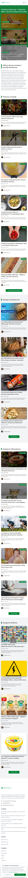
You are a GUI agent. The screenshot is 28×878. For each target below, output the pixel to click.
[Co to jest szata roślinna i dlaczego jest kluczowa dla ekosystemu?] (14, 36)
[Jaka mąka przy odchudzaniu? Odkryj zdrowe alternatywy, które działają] (14, 588)
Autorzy (3, 836)
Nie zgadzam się (8, 874)
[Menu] (23, 2)
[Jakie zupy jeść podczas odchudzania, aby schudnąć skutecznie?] (14, 459)
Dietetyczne (3, 851)
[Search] (25, 2)
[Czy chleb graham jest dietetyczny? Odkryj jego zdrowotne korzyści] (14, 311)
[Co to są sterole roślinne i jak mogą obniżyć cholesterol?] (14, 107)
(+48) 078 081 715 (6, 803)
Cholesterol (3, 860)
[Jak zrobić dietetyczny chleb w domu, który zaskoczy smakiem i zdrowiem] (14, 347)
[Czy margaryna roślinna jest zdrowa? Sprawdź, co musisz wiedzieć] (14, 744)
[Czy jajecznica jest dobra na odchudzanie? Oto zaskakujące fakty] (14, 203)
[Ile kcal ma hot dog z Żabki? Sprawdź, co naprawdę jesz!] (14, 21)
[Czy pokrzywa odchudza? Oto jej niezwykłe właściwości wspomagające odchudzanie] (14, 491)
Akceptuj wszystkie (20, 874)
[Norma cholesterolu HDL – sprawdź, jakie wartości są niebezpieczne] (14, 52)
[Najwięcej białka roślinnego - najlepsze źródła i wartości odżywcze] (14, 265)
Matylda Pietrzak (7, 431)
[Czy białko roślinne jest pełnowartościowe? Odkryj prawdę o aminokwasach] (14, 634)
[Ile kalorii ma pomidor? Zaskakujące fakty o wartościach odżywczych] (14, 234)
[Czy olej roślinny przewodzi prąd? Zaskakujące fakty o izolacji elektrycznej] (14, 668)
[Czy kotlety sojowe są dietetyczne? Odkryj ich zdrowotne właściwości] (14, 413)
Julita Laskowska (7, 331)
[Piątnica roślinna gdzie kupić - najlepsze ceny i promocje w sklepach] (14, 704)
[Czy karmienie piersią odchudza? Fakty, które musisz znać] (14, 556)
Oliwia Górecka (7, 368)
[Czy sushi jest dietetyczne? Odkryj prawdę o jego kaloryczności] (14, 382)
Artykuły (3, 809)
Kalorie (2, 858)
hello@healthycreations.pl (8, 805)
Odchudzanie (4, 853)
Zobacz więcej (14, 436)
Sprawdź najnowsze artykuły (14, 290)
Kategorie (4, 848)
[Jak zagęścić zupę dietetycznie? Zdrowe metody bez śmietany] (14, 170)
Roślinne (3, 855)
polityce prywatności (14, 872)
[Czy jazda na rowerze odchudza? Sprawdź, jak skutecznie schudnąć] (14, 523)
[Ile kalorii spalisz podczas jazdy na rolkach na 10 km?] (14, 138)
